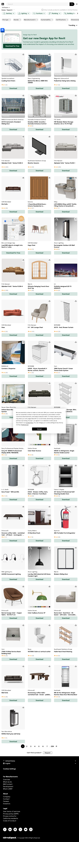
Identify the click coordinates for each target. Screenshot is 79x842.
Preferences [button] (24, 424)
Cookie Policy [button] (29, 422)
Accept (39, 429)
